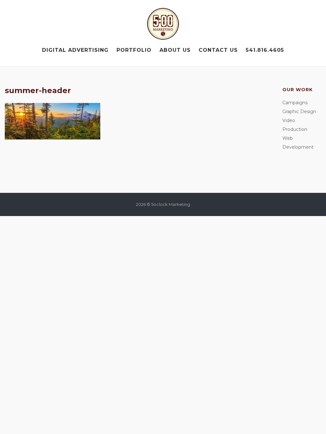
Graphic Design (299, 111)
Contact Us (218, 50)
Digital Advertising (75, 50)
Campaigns (295, 102)
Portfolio (134, 50)
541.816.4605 (265, 50)
